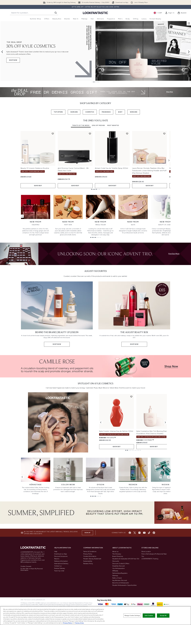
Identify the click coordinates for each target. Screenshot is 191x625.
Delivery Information (61, 561)
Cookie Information (89, 556)
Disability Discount (118, 566)
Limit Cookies (149, 615)
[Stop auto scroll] (189, 23)
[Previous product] (100, 422)
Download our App (60, 554)
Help (55, 551)
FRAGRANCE (106, 112)
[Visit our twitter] (134, 532)
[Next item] (169, 160)
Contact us (58, 566)
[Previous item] (22, 160)
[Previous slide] (2, 52)
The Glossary (116, 554)
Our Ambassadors (118, 568)
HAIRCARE (74, 112)
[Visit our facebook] (129, 532)
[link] (170, 13)
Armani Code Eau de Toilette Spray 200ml (111, 168)
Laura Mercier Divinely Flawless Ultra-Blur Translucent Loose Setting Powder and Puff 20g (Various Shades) (149, 170)
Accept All (163, 615)
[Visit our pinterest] (153, 532)
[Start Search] (55, 13)
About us (115, 551)
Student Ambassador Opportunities (124, 585)
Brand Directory (117, 556)
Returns (56, 559)
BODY (120, 112)
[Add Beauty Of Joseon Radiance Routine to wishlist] (52, 133)
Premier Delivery (59, 568)
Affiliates (115, 571)
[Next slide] (189, 52)
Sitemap (115, 575)
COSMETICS (89, 112)
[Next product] (165, 422)
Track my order (59, 571)
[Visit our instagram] (139, 532)
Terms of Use (79, 623)
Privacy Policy (87, 554)
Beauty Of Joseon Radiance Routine (35, 168)
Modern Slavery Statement (92, 559)
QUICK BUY (38, 185)
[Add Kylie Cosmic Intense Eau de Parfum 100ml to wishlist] (131, 396)
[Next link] (169, 216)
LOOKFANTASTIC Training (149, 559)
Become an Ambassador (120, 583)
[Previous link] (22, 216)
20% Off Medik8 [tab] (98, 125)
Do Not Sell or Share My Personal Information (32, 569)
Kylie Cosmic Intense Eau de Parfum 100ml (116, 431)
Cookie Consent (26, 566)
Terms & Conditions (89, 551)
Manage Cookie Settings (132, 615)
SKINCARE (133, 112)
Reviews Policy (88, 563)
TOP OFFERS (58, 112)
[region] (95, 615)
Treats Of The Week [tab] (80, 125)
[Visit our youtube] (144, 532)
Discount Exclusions (61, 556)
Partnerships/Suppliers (119, 573)
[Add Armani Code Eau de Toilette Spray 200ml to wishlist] (127, 133)
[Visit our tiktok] (149, 532)
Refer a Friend (117, 578)
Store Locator (146, 551)
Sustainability (87, 561)
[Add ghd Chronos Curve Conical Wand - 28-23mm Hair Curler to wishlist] (90, 133)
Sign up (87, 533)
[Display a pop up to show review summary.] (115, 437)
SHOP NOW (13, 60)
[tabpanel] (96, 160)
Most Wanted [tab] (113, 125)
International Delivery (61, 563)
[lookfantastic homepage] (95, 13)
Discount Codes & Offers (120, 563)
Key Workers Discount (119, 580)
